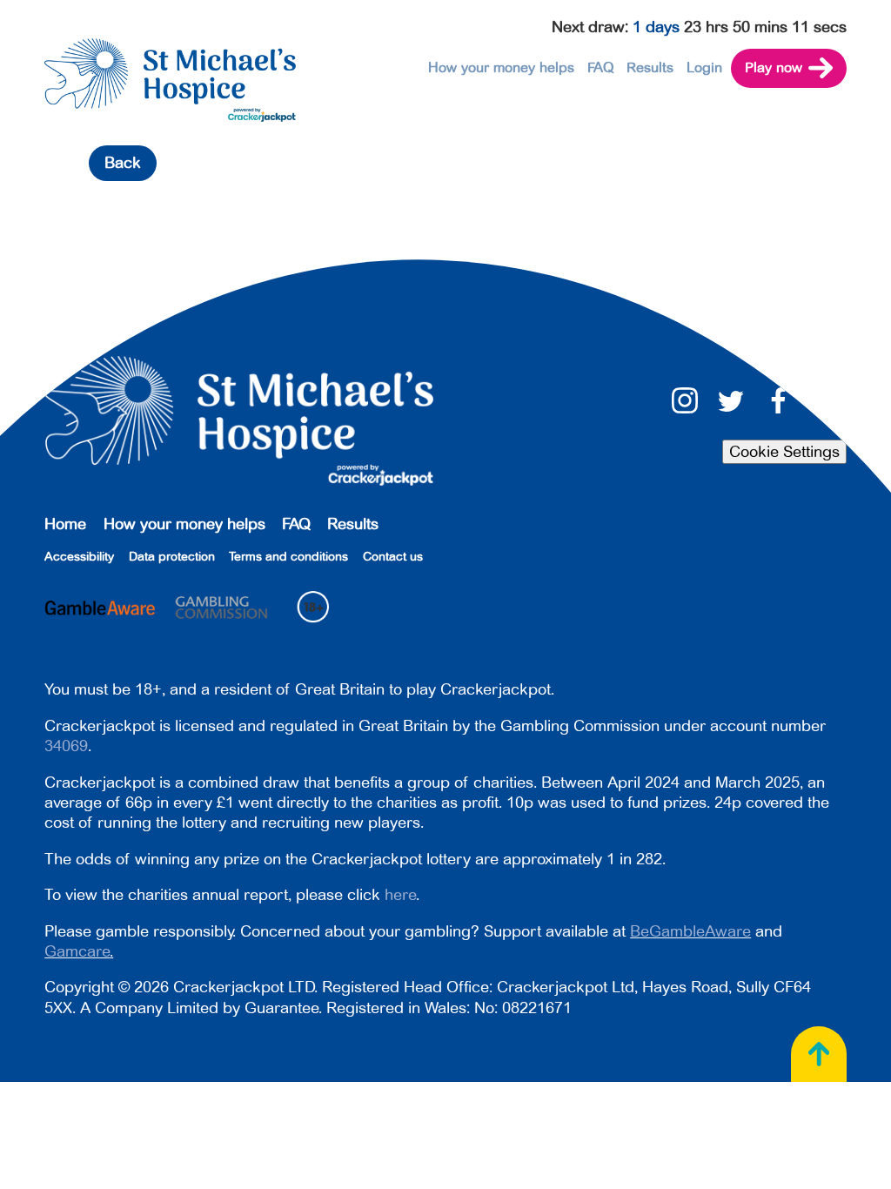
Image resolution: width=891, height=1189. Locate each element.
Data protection (172, 556)
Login (704, 68)
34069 (66, 746)
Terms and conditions (288, 556)
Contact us (393, 556)
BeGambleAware (690, 931)
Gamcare (77, 951)
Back (122, 162)
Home (65, 524)
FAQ (600, 68)
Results (649, 68)
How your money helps (501, 68)
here (400, 894)
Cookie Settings (784, 451)
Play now (773, 68)
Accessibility (79, 556)
